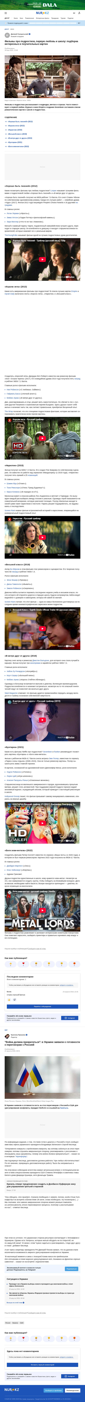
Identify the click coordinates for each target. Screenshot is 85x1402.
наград (77, 379)
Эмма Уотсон (12, 218)
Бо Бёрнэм (14, 569)
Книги (16, 18)
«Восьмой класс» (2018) (17, 134)
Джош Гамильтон (14, 584)
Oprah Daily (10, 294)
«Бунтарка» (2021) (15, 142)
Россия (7, 1323)
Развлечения (29, 18)
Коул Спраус (12, 675)
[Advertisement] (42, 167)
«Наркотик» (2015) (15, 130)
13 (36, 1340)
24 (10, 1340)
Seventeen (47, 752)
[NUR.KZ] (42, 13)
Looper (53, 191)
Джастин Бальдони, (40, 660)
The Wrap (9, 411)
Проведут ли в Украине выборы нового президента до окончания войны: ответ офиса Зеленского (41, 1285)
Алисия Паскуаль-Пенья (17, 780)
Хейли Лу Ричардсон (16, 671)
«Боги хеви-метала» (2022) (18, 146)
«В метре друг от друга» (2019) (20, 138)
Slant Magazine (11, 693)
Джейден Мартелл (15, 866)
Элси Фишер (12, 580)
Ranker (57, 752)
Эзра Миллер (12, 222)
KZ (74, 13)
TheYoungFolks (11, 235)
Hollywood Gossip (12, 796)
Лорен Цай (11, 776)
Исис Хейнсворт (14, 870)
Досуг (7, 18)
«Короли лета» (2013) (16, 126)
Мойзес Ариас (13, 398)
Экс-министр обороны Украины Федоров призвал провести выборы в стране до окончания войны (41, 1294)
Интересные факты (42, 18)
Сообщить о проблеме (53, 1390)
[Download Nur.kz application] (42, 5)
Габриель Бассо (14, 394)
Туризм (63, 18)
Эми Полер (54, 758)
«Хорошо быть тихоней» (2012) (20, 121)
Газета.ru (64, 1108)
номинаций (32, 475)
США (21, 1323)
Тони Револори (13, 488)
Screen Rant (10, 510)
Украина (15, 1323)
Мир (6, 1030)
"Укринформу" (21, 1156)
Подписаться (72, 1269)
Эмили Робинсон (14, 588)
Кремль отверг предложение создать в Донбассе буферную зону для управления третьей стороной (41, 1185)
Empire (74, 291)
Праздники (55, 18)
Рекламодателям (73, 1390)
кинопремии (35, 663)
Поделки (70, 18)
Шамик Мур (12, 483)
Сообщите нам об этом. (37, 949)
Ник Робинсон (13, 390)
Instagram (71, 1018)
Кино (21, 18)
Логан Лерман (13, 213)
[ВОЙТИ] (79, 13)
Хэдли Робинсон (14, 772)
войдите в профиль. (66, 985)
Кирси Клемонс (13, 492)
